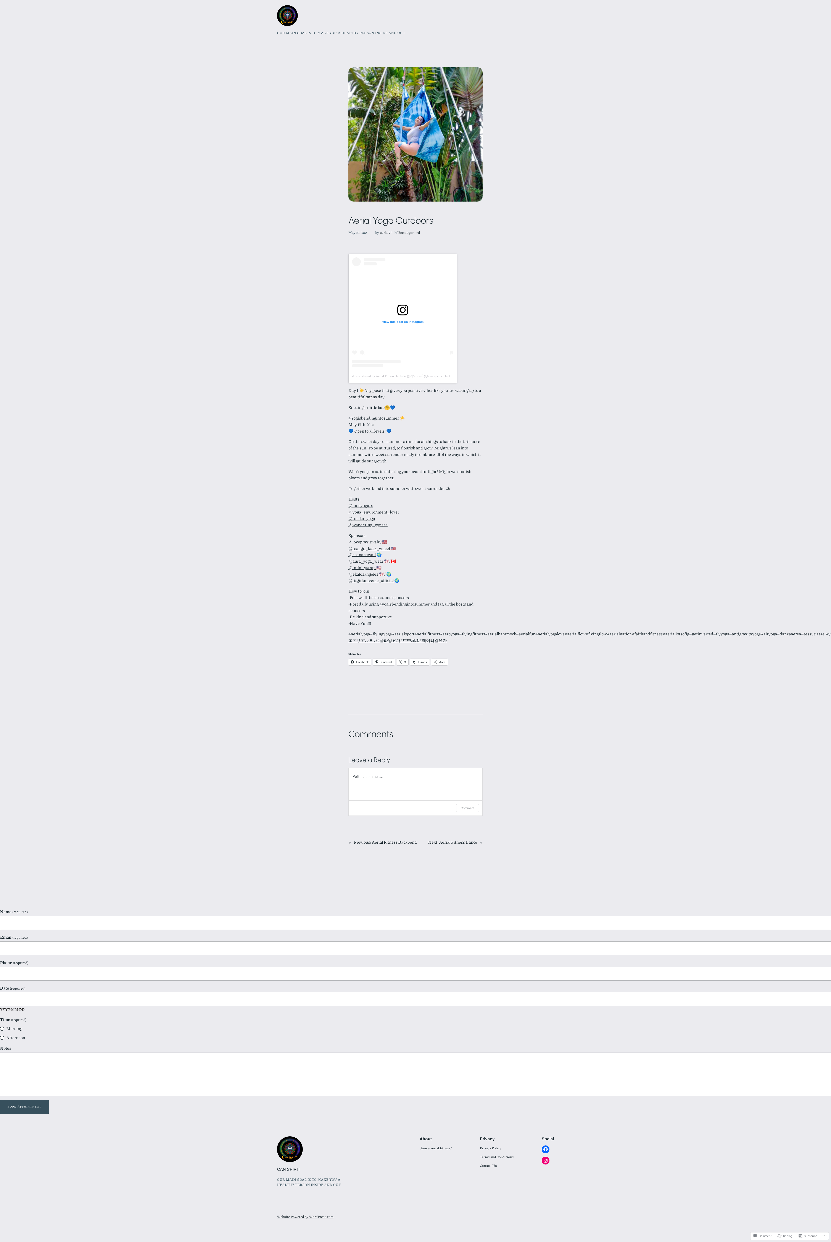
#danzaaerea (789, 634)
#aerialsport (403, 634)
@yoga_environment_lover (373, 512)
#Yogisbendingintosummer (373, 418)
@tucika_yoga (361, 518)
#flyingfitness (472, 634)
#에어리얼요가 (433, 640)
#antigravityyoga (745, 634)
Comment (467, 808)
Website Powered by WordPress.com (305, 1216)
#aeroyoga (449, 634)
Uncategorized (408, 232)
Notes (5, 1048)
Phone (14, 962)
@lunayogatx (360, 505)
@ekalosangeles (363, 574)
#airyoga (769, 634)
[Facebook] (545, 1149)
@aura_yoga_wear (365, 561)
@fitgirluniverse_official (371, 580)
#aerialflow (575, 634)
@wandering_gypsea (368, 525)
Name (14, 911)
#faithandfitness (647, 634)
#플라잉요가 (388, 640)
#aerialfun (525, 634)
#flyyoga (721, 634)
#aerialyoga (359, 634)
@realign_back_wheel (369, 548)
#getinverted (701, 634)
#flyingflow (596, 634)
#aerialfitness (427, 634)
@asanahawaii (362, 554)
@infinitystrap (362, 567)
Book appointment (24, 1107)
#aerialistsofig (676, 634)
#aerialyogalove (550, 634)
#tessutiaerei (813, 634)
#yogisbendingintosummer (404, 604)
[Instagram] (545, 1160)
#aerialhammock (500, 634)
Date (12, 988)
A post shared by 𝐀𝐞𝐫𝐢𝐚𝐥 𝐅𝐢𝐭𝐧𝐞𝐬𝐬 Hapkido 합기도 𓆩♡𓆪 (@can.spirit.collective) (403, 376)
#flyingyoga (381, 634)
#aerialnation (619, 634)
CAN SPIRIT (288, 1169)
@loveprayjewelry (365, 542)
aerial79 (386, 232)
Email (14, 937)
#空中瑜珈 (409, 640)
